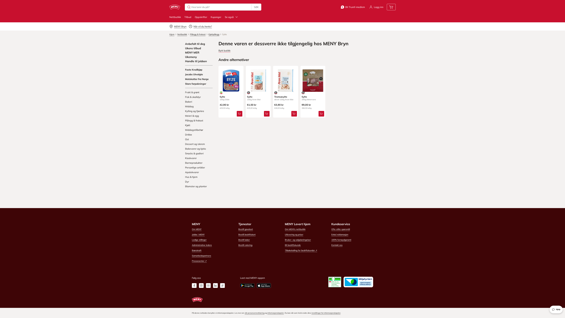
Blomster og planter (196, 186)
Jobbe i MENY (198, 234)
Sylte (222, 96)
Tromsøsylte (280, 96)
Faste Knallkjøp (193, 69)
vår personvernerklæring (254, 313)
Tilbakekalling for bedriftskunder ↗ (301, 250)
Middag (189, 106)
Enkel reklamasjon (339, 234)
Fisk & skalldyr (193, 97)
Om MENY (197, 229)
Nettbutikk (175, 17)
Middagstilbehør (194, 129)
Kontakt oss (337, 245)
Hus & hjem (191, 176)
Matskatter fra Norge (197, 79)
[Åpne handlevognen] (391, 7)
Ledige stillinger (199, 239)
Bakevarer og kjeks (195, 148)
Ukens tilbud (193, 48)
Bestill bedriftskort (247, 234)
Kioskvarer (191, 158)
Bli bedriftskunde (293, 245)
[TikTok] (222, 285)
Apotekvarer (192, 172)
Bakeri (188, 101)
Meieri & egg (192, 115)
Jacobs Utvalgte (194, 74)
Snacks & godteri (194, 153)
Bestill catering (245, 245)
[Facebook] (194, 285)
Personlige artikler (195, 167)
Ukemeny (191, 57)
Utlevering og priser (294, 234)
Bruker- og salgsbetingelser (298, 239)
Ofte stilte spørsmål (340, 229)
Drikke (188, 134)
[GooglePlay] (247, 285)
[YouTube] (208, 285)
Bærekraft (196, 250)
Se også (229, 17)
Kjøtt (187, 125)
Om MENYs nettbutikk (295, 229)
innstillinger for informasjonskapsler (325, 313)
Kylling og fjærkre (194, 111)
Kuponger (216, 17)
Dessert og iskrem (195, 144)
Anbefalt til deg (195, 44)
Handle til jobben (196, 61)
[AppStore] (264, 285)
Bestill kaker (244, 239)
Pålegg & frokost (194, 120)
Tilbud (187, 17)
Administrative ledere (202, 245)
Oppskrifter (201, 17)
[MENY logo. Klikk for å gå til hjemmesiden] (174, 7)
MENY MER (192, 52)
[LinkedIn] (215, 285)
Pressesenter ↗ (199, 261)
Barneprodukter (193, 162)
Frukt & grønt (192, 92)
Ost (187, 139)
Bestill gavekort (245, 229)
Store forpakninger (195, 83)
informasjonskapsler (275, 313)
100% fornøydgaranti (341, 239)
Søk (256, 7)
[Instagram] (201, 285)
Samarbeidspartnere (201, 255)
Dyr (187, 181)
